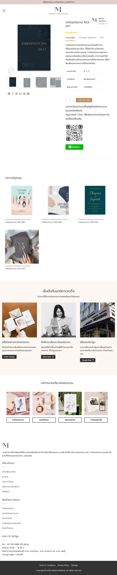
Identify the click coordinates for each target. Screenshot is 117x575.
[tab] (70, 38)
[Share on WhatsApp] (9, 94)
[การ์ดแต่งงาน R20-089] (58, 200)
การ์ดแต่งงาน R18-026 (88, 222)
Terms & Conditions (47, 565)
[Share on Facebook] (12, 94)
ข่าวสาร (5, 476)
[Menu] (4, 10)
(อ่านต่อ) (28, 455)
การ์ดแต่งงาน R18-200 (15, 222)
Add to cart (84, 100)
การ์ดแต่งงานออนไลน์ (11, 523)
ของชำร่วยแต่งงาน (10, 513)
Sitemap (74, 565)
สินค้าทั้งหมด (7, 528)
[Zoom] (11, 71)
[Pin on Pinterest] (24, 94)
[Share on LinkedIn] (28, 94)
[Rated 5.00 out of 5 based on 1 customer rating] (78, 32)
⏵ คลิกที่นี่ (19, 554)
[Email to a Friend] (20, 94)
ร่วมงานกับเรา (8, 481)
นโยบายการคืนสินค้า (10, 486)
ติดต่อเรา (6, 491)
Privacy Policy (63, 565)
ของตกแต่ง (7, 518)
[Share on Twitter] (16, 94)
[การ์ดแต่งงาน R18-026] (95, 200)
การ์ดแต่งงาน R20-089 (52, 222)
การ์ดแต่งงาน (8, 508)
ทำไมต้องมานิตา (9, 471)
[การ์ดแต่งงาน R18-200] (22, 200)
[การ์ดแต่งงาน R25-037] (22, 247)
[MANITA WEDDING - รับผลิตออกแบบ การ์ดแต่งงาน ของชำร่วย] (58, 10)
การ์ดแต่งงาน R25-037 (15, 268)
